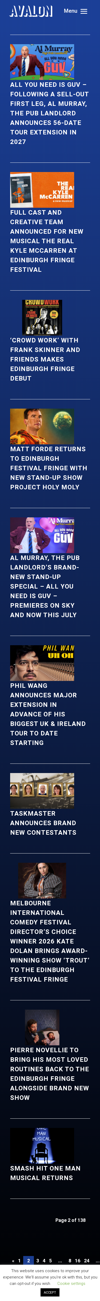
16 (77, 1260)
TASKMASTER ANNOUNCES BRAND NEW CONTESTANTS (43, 823)
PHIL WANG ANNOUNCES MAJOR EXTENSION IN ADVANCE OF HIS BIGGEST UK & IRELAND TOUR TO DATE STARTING (48, 714)
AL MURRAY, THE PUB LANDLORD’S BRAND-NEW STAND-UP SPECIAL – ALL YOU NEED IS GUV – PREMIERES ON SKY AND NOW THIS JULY (45, 586)
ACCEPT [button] (50, 1292)
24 (86, 1260)
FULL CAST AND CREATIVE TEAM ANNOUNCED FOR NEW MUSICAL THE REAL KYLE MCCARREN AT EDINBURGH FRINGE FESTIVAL (46, 241)
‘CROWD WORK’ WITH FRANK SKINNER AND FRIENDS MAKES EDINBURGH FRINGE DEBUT (45, 359)
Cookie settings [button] (71, 1283)
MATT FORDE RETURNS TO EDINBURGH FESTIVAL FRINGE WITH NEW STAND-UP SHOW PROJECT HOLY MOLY (48, 468)
